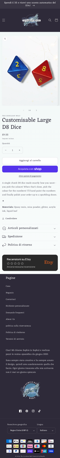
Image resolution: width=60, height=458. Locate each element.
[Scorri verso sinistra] (23, 110)
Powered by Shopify (39, 456)
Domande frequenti (15, 313)
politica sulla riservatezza (18, 326)
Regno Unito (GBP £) (19, 430)
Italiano (43, 430)
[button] (3, 20)
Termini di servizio (15, 339)
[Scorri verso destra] (36, 110)
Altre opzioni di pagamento (30, 176)
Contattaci (11, 299)
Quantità (6, 143)
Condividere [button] (11, 218)
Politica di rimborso (15, 332)
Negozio (10, 293)
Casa (8, 286)
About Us (10, 319)
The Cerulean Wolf (26, 456)
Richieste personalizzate (17, 306)
